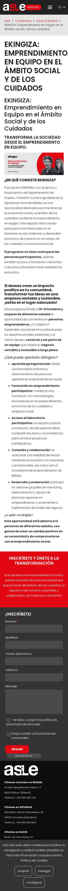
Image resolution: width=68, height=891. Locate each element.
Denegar (44, 871)
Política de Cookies (34, 860)
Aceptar (23, 871)
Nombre (11, 621)
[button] (50, 7)
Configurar (34, 882)
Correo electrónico (19, 654)
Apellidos (12, 637)
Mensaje (11, 686)
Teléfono (12, 670)
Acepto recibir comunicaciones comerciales (33, 735)
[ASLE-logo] (14, 7)
